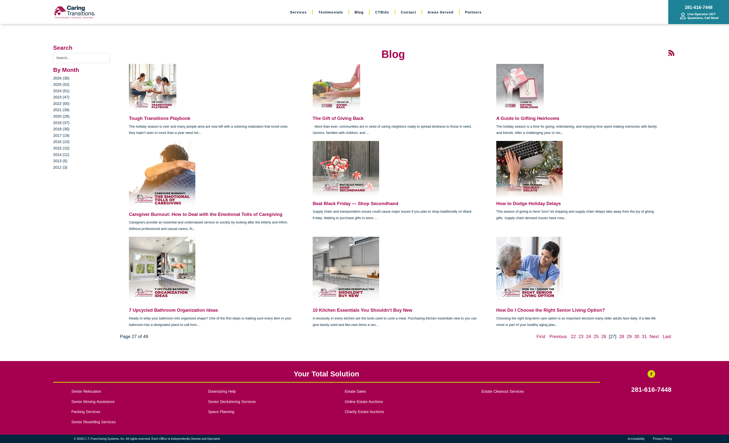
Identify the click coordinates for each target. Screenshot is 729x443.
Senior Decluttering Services (232, 402)
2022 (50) (61, 104)
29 (629, 336)
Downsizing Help (222, 391)
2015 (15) (61, 148)
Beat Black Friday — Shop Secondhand (355, 203)
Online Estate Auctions (364, 402)
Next (654, 336)
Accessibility (636, 438)
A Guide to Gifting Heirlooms (527, 118)
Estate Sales (355, 391)
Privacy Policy (662, 438)
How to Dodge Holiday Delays (528, 203)
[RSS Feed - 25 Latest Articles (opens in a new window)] (671, 52)
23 (580, 336)
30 (636, 336)
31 (644, 336)
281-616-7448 (651, 389)
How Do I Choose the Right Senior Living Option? (550, 310)
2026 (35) (61, 78)
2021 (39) (61, 110)
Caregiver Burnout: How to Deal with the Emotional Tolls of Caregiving (205, 214)
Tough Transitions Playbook (159, 118)
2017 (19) (61, 135)
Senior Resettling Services (93, 422)
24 (588, 336)
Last (667, 336)
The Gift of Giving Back (338, 118)
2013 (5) (60, 161)
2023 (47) (61, 97)
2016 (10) (61, 142)
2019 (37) (61, 123)
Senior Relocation (86, 391)
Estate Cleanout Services (502, 391)
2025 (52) (61, 84)
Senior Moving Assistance (93, 402)
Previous (558, 336)
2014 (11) (61, 155)
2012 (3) (60, 167)
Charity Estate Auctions (364, 412)
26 (603, 336)
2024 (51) (61, 91)
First (540, 336)
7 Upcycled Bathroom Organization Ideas (173, 310)
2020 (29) (61, 116)
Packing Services (85, 412)
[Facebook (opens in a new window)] (651, 374)
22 (573, 336)
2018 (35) (61, 129)
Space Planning (221, 412)
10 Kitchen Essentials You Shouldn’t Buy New (362, 310)
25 (596, 336)
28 (621, 336)
